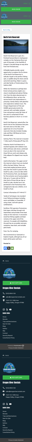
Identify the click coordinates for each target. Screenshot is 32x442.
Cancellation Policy (8, 338)
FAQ (4, 331)
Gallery (5, 328)
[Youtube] (10, 309)
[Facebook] (5, 248)
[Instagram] (4, 309)
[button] (29, 4)
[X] (8, 248)
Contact (5, 333)
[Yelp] (7, 309)
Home (4, 317)
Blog (7, 261)
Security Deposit (8, 335)
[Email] (12, 248)
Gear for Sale (6, 324)
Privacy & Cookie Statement (16, 348)
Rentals (5, 319)
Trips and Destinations (9, 321)
